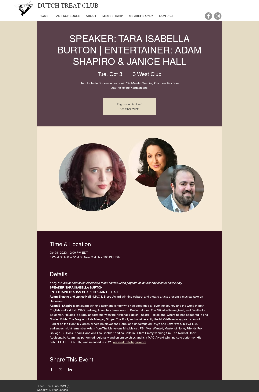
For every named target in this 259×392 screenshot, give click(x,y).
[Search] (218, 11)
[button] (91, 16)
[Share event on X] (61, 369)
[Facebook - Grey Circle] (208, 16)
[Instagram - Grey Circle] (217, 16)
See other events (129, 109)
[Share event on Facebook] (51, 369)
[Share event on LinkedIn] (70, 369)
